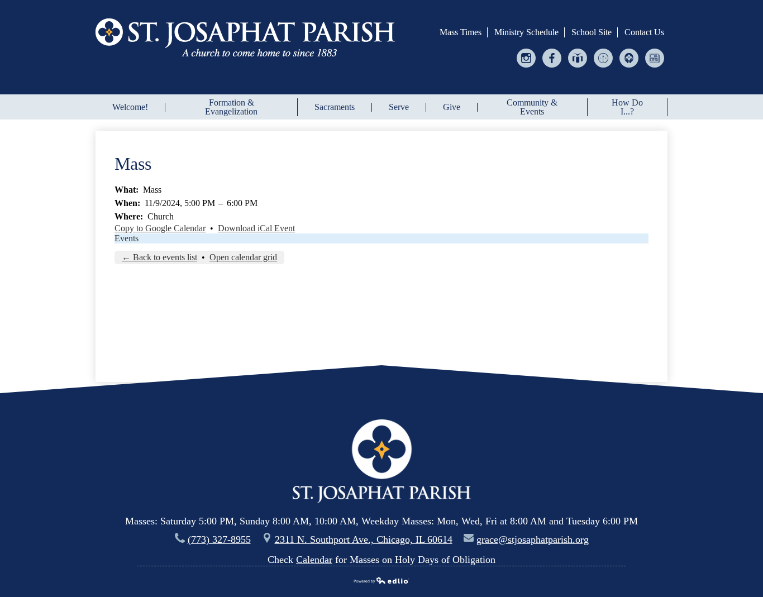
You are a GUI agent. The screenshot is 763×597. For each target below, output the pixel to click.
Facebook (552, 67)
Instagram (526, 67)
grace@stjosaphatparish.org (532, 539)
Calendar (314, 559)
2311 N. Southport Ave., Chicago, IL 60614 (363, 539)
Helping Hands (629, 67)
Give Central (578, 67)
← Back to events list (159, 257)
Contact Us (644, 32)
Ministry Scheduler (603, 67)
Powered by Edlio (378, 590)
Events (127, 238)
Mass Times (460, 32)
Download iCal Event (256, 228)
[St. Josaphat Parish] (245, 37)
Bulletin (655, 67)
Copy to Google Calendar (160, 228)
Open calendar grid (243, 257)
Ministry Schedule (526, 32)
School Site (591, 32)
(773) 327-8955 (219, 539)
